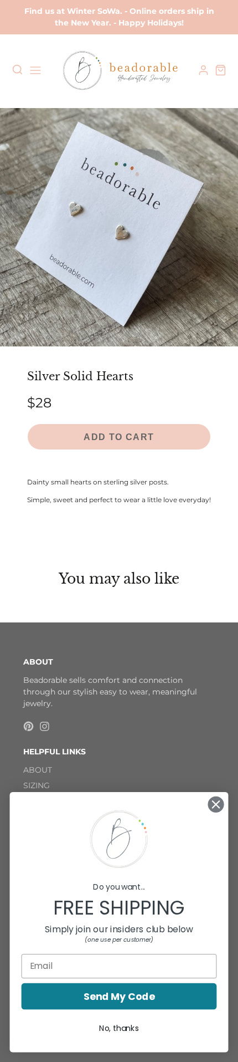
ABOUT (37, 770)
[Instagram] (44, 726)
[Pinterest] (28, 726)
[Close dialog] (216, 804)
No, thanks (119, 1028)
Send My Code (119, 996)
